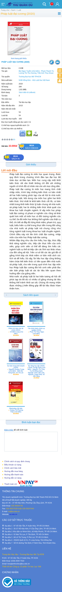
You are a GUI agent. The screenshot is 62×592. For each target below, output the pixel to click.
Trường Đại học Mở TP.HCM (30, 77)
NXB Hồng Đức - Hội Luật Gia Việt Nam (34, 80)
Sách (13, 10)
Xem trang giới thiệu (19, 58)
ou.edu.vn (13, 514)
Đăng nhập (8, 430)
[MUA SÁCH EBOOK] (29, 150)
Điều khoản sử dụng (12, 465)
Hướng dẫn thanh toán (13, 475)
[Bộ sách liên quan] (59, 75)
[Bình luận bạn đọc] (59, 81)
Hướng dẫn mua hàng (13, 471)
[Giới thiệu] (59, 70)
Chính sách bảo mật (12, 468)
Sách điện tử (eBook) (27, 92)
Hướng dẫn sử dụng (12, 478)
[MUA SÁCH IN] (13, 161)
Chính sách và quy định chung (17, 461)
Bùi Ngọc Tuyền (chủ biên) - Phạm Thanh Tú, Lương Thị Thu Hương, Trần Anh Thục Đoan (36, 72)
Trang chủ (5, 10)
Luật (19, 10)
